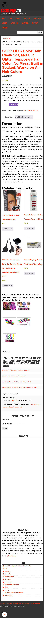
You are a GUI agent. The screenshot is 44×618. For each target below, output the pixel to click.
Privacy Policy (8, 582)
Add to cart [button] (8, 229)
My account (8, 579)
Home (3, 19)
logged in (15, 400)
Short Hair (25, 23)
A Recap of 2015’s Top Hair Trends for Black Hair (16, 370)
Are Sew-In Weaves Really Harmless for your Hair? (16, 382)
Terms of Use (8, 595)
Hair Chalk (26, 110)
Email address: (7, 424)
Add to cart (14, 105)
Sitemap (17, 19)
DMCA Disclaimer (9, 576)
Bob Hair (4, 23)
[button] (40, 78)
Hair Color (34, 110)
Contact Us (8, 573)
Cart (6, 568)
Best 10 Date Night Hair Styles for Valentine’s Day (18, 565)
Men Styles (37, 19)
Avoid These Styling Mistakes (15, 592)
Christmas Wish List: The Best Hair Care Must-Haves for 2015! (19, 387)
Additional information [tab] (23, 117)
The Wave (35, 23)
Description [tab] (9, 117)
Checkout (5, 28)
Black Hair (27, 19)
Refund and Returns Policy (12, 584)
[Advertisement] (13, 512)
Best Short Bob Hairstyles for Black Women (14, 376)
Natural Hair (14, 23)
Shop (10, 19)
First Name (6, 419)
